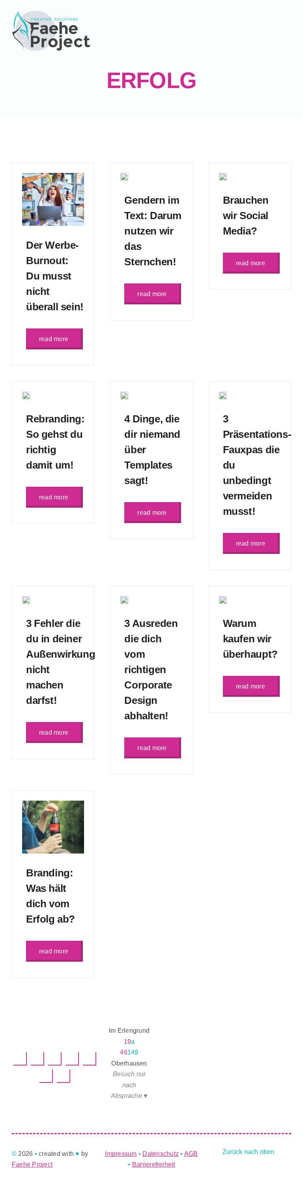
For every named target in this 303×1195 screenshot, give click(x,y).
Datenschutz (160, 1153)
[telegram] (72, 1059)
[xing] (89, 1059)
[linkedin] (37, 1059)
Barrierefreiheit (153, 1164)
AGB (191, 1153)
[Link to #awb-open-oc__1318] (190, 30)
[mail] (46, 1076)
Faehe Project (32, 1164)
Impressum (121, 1153)
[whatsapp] (55, 1059)
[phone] (63, 1076)
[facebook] (20, 1059)
